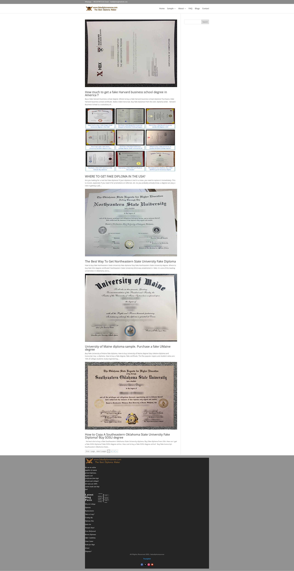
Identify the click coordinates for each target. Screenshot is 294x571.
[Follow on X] (145, 564)
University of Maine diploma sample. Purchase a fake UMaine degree (128, 347)
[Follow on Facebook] (142, 564)
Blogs (197, 9)
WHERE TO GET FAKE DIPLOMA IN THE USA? (115, 176)
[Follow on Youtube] (152, 564)
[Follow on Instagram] (148, 564)
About (181, 9)
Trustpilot (147, 559)
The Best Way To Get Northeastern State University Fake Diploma (130, 261)
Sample (170, 9)
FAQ (190, 9)
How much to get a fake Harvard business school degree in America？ (126, 93)
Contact (205, 9)
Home (162, 9)
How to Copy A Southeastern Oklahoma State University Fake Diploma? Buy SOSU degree (127, 435)
